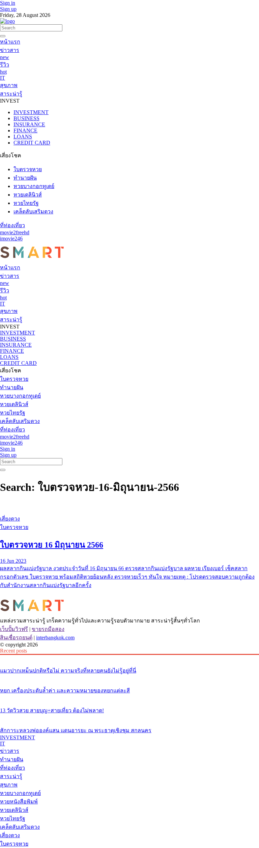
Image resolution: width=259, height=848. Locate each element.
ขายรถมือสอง (48, 629)
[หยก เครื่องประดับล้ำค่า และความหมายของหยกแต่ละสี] (129, 678)
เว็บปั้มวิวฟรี (14, 629)
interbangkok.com (55, 637)
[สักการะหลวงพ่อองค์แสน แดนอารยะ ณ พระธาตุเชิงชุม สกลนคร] (129, 718)
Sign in (7, 3)
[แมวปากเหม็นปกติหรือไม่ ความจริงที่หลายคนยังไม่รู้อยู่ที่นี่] (129, 658)
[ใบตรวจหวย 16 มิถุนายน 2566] (129, 506)
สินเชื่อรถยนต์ (16, 637)
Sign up (8, 9)
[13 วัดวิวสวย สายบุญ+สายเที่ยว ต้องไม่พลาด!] (129, 698)
